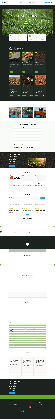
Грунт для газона (10, 338)
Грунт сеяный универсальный (12, 328)
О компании (25, 2)
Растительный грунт (38, 62)
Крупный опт (31, 2)
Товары (21, 2)
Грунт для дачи (10, 339)
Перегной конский (22, 411)
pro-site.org (12, 415)
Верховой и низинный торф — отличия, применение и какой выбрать (40, 361)
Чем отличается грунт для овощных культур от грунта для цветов (27, 361)
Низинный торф (10, 337)
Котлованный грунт (11, 327)
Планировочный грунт (11, 329)
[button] (43, 190)
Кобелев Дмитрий (15, 364)
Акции (34, 2)
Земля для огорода (25, 62)
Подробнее (18, 95)
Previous (1, 226)
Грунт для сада (10, 347)
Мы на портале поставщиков (32, 407)
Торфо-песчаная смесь (11, 340)
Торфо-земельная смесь (11, 341)
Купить (11, 95)
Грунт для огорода (12, 62)
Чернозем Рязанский (22, 410)
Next (54, 226)
